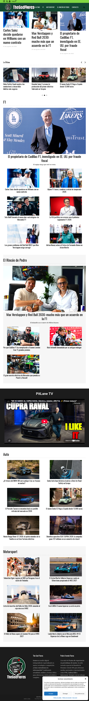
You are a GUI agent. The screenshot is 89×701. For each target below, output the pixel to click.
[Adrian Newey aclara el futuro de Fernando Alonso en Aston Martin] (66, 234)
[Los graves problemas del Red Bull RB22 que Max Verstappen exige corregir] (23, 234)
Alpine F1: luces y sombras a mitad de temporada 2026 (64, 190)
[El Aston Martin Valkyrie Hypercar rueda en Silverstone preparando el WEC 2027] (66, 567)
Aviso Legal (74, 697)
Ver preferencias (79, 693)
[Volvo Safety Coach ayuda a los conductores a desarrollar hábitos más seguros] (16, 75)
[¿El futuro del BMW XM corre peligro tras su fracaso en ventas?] (23, 469)
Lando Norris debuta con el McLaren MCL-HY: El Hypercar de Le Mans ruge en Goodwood (64, 635)
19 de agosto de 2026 (10, 46)
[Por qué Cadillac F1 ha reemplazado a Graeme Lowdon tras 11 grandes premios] (23, 336)
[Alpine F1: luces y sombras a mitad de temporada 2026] (66, 178)
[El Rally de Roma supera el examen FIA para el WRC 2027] (23, 622)
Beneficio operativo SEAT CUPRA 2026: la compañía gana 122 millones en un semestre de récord (64, 537)
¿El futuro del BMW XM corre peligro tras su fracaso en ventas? (21, 482)
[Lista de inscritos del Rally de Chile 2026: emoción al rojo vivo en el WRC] (23, 594)
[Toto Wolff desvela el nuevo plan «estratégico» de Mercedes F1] (23, 206)
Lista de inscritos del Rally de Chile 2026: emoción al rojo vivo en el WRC (21, 607)
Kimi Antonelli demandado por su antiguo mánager (64, 347)
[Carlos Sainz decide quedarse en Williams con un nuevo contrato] (16, 20)
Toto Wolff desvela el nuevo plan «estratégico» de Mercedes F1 (22, 218)
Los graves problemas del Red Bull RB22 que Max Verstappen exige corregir (22, 246)
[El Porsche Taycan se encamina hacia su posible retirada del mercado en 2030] (23, 497)
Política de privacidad (67, 697)
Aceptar (51, 693)
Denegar (65, 693)
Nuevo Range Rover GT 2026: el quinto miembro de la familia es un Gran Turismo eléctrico (21, 537)
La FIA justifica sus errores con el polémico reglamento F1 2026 (64, 218)
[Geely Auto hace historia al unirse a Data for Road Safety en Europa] (66, 469)
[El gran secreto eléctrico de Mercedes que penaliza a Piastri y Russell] (23, 364)
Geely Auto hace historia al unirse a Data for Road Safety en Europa (64, 482)
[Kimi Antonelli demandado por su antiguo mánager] (66, 336)
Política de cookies (57, 697)
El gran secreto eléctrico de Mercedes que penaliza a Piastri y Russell (22, 376)
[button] (85, 679)
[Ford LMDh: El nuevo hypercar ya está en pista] (66, 594)
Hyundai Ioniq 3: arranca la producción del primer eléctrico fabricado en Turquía (42, 86)
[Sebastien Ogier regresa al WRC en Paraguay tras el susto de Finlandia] (23, 567)
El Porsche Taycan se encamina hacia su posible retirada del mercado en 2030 (21, 509)
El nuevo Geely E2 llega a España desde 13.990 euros (71, 85)
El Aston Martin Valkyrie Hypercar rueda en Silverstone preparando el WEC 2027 (64, 579)
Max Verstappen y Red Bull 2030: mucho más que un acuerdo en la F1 (43, 39)
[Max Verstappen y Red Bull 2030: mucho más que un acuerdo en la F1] (44, 21)
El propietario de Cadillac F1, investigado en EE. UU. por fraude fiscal (70, 41)
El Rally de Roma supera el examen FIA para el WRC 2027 (21, 635)
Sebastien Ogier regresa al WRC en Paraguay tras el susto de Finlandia (22, 579)
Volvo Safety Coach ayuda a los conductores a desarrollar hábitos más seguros (14, 86)
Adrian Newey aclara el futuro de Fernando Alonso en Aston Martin (64, 246)
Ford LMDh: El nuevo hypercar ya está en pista (64, 605)
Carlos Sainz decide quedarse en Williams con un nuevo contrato (14, 36)
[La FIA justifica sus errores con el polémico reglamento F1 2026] (66, 206)
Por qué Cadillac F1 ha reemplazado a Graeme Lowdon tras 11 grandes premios (21, 348)
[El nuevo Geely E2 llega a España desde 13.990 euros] (73, 75)
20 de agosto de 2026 (38, 49)
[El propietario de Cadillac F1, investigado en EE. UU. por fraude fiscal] (73, 21)
